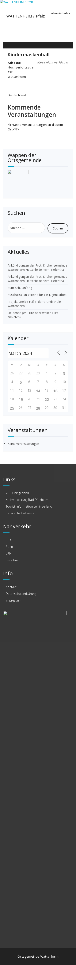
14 (38, 390)
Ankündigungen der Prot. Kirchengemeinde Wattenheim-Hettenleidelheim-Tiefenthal (37, 267)
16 (55, 390)
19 (21, 399)
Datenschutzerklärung (21, 594)
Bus (8, 540)
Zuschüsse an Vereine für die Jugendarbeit (37, 295)
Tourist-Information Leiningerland (29, 506)
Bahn (9, 547)
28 (38, 408)
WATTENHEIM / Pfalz (25, 16)
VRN (8, 553)
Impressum (14, 600)
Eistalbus (12, 560)
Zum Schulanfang (20, 288)
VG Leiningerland (17, 493)
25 (12, 408)
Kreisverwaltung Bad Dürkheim (27, 500)
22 (47, 399)
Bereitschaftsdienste (20, 513)
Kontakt (11, 587)
